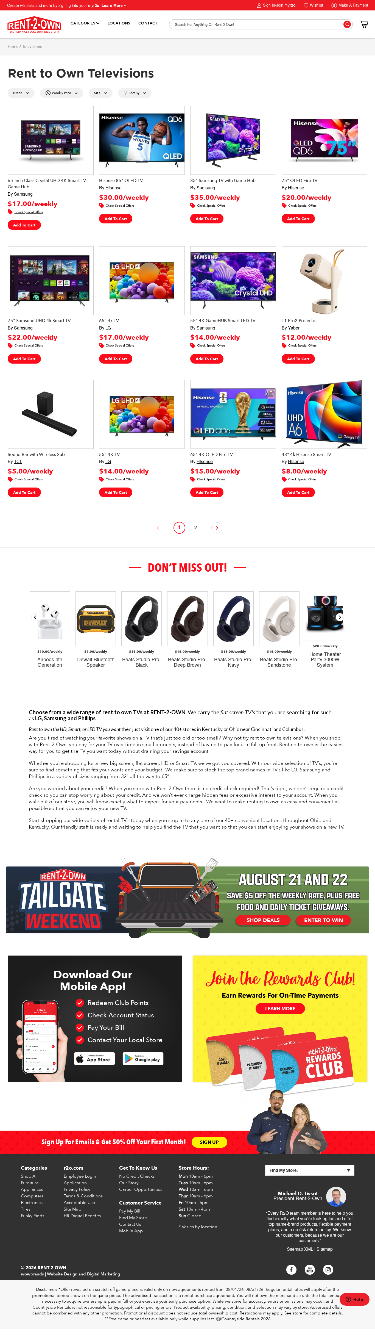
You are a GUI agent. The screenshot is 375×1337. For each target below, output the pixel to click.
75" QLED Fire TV (299, 181)
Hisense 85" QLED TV (121, 181)
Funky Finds (32, 1216)
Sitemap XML (300, 1249)
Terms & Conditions (83, 1196)
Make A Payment (352, 5)
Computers (32, 1196)
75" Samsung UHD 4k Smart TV (39, 321)
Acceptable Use (79, 1203)
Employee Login (80, 1176)
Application (75, 1183)
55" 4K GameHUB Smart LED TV (222, 321)
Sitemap (325, 1249)
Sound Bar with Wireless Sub (36, 455)
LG (108, 328)
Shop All (29, 1176)
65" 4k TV (109, 321)
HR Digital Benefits (82, 1216)
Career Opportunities (140, 1189)
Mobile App (131, 1231)
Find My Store (133, 1218)
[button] (340, 617)
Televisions (32, 46)
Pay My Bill (129, 1211)
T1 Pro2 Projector (299, 321)
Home (13, 46)
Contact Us (130, 1224)
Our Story (129, 1183)
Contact (147, 23)
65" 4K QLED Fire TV (211, 455)
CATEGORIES (83, 23)
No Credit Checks (137, 1176)
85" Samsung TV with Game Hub (223, 181)
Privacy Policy (77, 1189)
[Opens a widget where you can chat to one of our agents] (354, 1300)
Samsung (23, 194)
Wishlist (316, 5)
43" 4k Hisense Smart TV (306, 455)
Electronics (32, 1203)
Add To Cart (24, 225)
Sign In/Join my (279, 5)
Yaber (294, 328)
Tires (25, 1209)
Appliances (32, 1189)
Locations (119, 23)
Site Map (72, 1209)
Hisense (113, 187)
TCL (18, 461)
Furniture (30, 1183)
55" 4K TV (109, 455)
